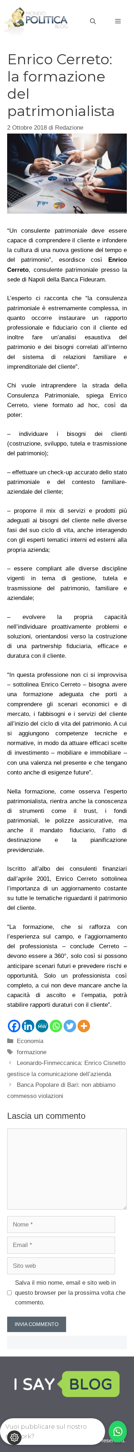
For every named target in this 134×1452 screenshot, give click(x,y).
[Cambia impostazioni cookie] (14, 1437)
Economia (30, 1041)
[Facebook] (14, 1026)
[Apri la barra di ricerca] (92, 22)
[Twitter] (70, 1026)
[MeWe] (42, 1026)
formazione (31, 1052)
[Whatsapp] (56, 1026)
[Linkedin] (28, 1026)
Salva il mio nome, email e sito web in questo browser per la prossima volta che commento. (70, 1292)
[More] (84, 1026)
